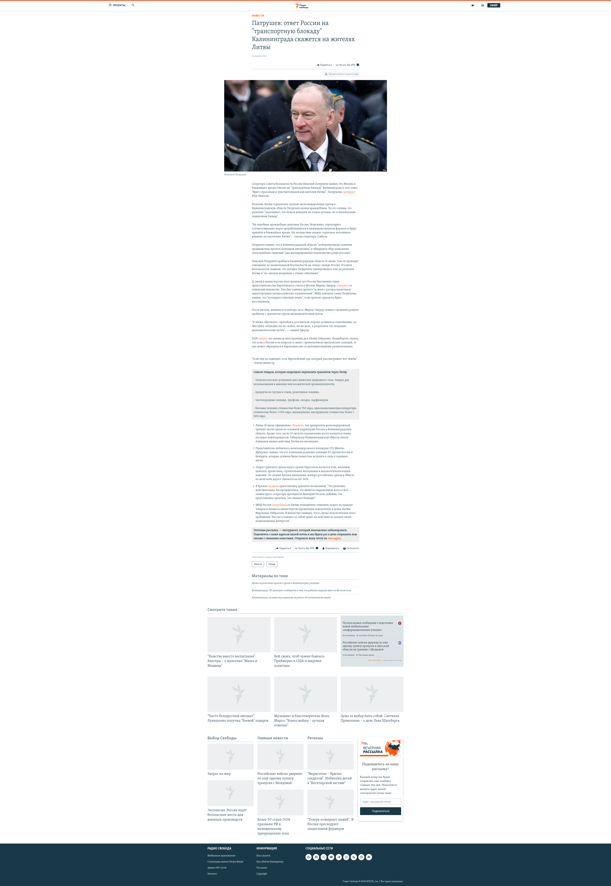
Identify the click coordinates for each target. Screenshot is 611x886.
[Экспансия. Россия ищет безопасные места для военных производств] (230, 793)
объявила (297, 425)
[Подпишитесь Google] (309, 857)
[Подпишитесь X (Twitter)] (324, 857)
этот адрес (334, 538)
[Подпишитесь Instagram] (346, 857)
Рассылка (261, 868)
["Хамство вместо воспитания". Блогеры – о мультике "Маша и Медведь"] (238, 634)
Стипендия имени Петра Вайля (225, 862)
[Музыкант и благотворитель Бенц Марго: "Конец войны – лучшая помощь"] (305, 694)
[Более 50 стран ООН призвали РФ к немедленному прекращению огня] (280, 802)
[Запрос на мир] (230, 757)
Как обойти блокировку (269, 862)
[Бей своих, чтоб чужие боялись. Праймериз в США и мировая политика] (305, 634)
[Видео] (473, 5)
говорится (343, 285)
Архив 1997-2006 (216, 868)
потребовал (279, 505)
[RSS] (354, 857)
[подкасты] (482, 5)
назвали (273, 486)
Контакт (212, 874)
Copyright (261, 874)
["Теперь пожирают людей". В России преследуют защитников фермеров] (330, 802)
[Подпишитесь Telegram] (339, 857)
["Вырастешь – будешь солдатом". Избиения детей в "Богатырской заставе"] (330, 757)
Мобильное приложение (221, 855)
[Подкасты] (361, 857)
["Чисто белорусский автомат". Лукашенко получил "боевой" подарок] (238, 694)
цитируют (349, 192)
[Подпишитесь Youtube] (331, 857)
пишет (263, 338)
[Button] (324, 65)
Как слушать (263, 855)
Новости (258, 15)
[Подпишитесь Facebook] (316, 857)
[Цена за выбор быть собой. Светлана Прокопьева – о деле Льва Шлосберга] (372, 694)
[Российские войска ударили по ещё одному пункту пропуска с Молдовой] (280, 757)
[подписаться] (369, 857)
